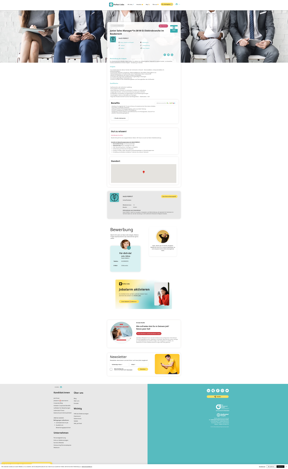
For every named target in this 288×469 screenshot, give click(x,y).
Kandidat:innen (62, 392)
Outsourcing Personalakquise (62, 445)
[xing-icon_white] (213, 390)
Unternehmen (61, 432)
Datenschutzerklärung (87, 466)
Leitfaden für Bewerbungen (62, 408)
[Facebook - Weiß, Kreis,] (218, 390)
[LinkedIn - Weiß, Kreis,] (208, 390)
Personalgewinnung (60, 438)
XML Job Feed (78, 423)
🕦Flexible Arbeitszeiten (120, 118)
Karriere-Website (59, 442)
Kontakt (76, 403)
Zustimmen (280, 466)
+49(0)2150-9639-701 (224, 424)
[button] (131, 4)
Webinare (56, 447)
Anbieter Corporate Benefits (62, 405)
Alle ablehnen (271, 466)
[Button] (165, 55)
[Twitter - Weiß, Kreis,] (227, 390)
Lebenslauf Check (59, 410)
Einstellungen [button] (262, 466)
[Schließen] (286, 466)
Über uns (78, 392)
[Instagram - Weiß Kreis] (222, 390)
